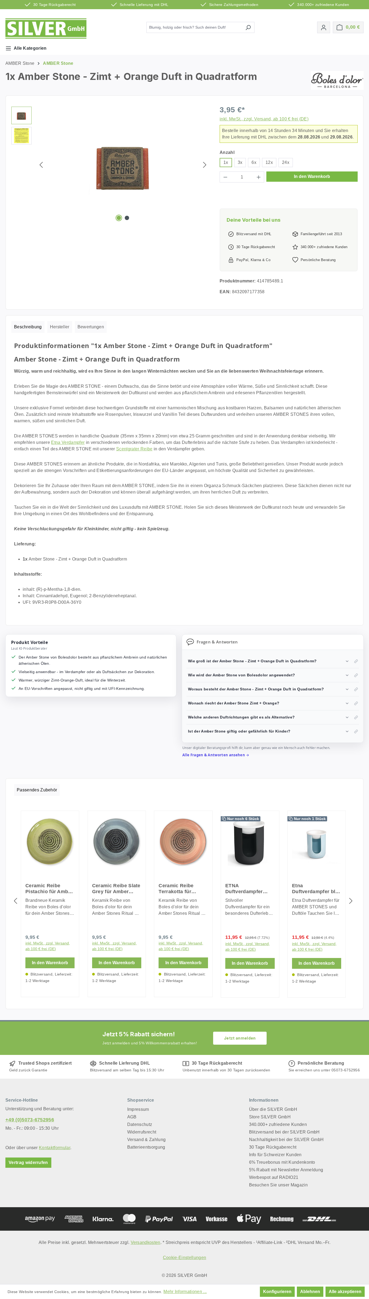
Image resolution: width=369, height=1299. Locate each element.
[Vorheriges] (41, 165)
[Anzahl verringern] (225, 177)
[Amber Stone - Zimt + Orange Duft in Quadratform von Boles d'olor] (123, 165)
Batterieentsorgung (146, 1147)
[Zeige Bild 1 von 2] (119, 218)
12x (269, 162)
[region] (110, 165)
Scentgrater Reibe (134, 449)
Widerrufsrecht (141, 1132)
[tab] (28, 327)
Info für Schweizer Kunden (275, 1154)
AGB (132, 1117)
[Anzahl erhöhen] (258, 177)
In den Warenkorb (312, 176)
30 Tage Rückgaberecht (273, 1147)
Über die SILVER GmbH (273, 1109)
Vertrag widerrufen (28, 1162)
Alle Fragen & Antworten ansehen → (215, 755)
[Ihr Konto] (323, 27)
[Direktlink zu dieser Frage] (356, 661)
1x (225, 162)
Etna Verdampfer (68, 442)
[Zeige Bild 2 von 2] (127, 218)
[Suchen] (248, 27)
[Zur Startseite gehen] (45, 28)
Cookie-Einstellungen (184, 1257)
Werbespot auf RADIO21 (273, 1177)
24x (285, 162)
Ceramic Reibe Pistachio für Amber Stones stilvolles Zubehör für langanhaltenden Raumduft (49, 889)
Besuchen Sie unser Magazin (278, 1185)
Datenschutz (139, 1124)
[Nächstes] (205, 165)
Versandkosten (145, 1242)
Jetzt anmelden (240, 1038)
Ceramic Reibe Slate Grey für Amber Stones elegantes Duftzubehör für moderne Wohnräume (116, 889)
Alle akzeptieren (345, 1291)
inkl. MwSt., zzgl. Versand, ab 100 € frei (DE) (264, 119)
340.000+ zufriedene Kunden (278, 1124)
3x (240, 162)
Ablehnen (310, 1291)
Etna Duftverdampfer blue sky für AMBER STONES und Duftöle (316, 889)
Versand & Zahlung (146, 1139)
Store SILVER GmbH (270, 1117)
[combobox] (194, 27)
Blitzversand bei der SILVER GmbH (284, 1132)
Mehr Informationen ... (185, 1291)
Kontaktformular (54, 1147)
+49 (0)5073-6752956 (29, 1119)
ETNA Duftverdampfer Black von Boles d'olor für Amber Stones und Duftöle (248, 889)
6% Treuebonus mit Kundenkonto (282, 1162)
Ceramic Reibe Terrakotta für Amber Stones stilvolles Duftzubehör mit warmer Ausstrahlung (178, 889)
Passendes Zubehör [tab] (37, 790)
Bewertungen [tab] (91, 327)
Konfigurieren (277, 1291)
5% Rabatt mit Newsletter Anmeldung (286, 1170)
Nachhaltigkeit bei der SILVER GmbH (286, 1139)
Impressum (138, 1109)
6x (253, 162)
